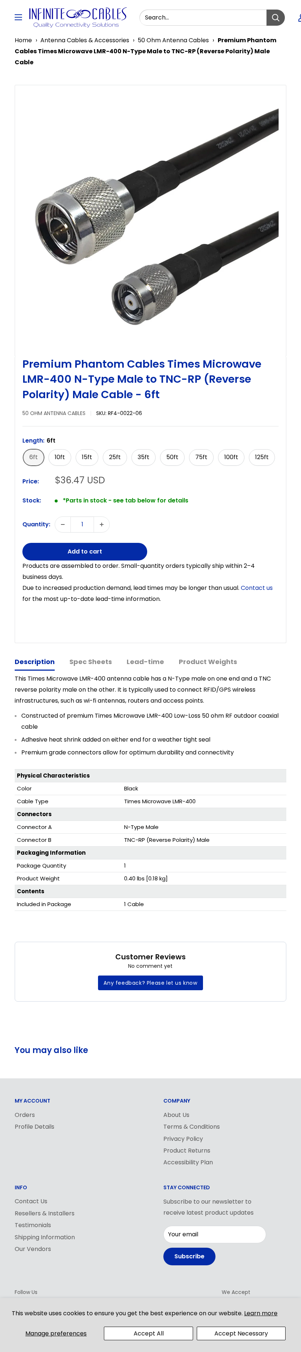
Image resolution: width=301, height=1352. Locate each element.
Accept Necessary (241, 1333)
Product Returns (186, 1150)
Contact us (257, 588)
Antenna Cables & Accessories (84, 40)
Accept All (149, 1333)
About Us (176, 1115)
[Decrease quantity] (62, 524)
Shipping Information (45, 1237)
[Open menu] (18, 17)
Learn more (261, 1313)
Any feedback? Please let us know (150, 983)
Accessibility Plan (188, 1162)
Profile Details (34, 1126)
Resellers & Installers (45, 1213)
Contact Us (31, 1201)
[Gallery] (150, 221)
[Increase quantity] (101, 524)
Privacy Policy (183, 1139)
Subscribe (189, 1256)
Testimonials (33, 1225)
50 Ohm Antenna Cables (173, 40)
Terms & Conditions (191, 1126)
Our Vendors (33, 1249)
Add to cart (85, 551)
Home (23, 40)
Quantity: (36, 524)
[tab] (35, 662)
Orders (25, 1115)
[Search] (275, 18)
